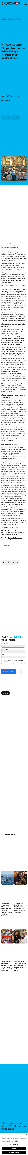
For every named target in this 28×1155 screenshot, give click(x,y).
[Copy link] (17, 117)
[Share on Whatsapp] (8, 117)
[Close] (26, 1134)
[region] (14, 1144)
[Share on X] (13, 117)
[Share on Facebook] (3, 117)
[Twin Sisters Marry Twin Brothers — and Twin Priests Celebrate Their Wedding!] (7, 936)
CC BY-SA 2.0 (13, 182)
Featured (18, 19)
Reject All (14, 1148)
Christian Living (11, 19)
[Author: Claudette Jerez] (4, 883)
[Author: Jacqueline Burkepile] (17, 883)
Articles (4, 19)
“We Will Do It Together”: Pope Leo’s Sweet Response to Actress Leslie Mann (20, 966)
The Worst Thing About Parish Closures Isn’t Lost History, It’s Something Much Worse (13, 532)
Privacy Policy (4, 667)
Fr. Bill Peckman (8, 95)
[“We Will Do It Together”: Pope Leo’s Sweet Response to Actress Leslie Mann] (20, 936)
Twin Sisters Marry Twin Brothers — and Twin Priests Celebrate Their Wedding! (6, 966)
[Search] (23, 3)
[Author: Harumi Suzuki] (4, 941)
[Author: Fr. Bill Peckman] (2, 96)
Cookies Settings (14, 1144)
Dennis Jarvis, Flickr (5, 182)
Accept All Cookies (14, 1152)
